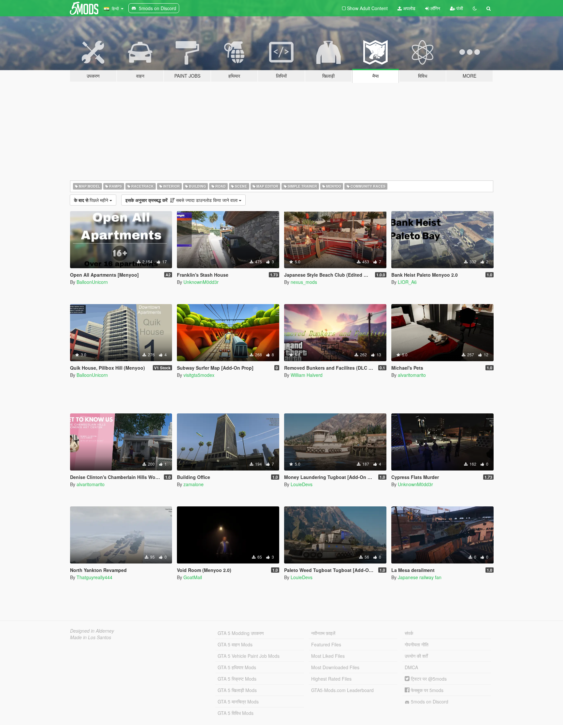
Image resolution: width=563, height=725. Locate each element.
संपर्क (409, 633)
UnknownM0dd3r (201, 282)
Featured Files (326, 644)
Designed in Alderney (92, 630)
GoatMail (192, 577)
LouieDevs (301, 484)
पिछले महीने (91, 200)
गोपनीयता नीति (416, 644)
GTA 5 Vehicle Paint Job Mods (249, 656)
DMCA (411, 667)
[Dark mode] (475, 8)
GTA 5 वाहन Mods (235, 644)
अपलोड (408, 8)
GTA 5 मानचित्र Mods (238, 701)
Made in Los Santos (90, 637)
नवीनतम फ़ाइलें (323, 633)
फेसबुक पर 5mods (426, 690)
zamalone (193, 484)
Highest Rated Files (331, 678)
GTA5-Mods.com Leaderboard (342, 690)
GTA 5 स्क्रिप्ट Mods (237, 678)
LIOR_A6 (407, 282)
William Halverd (307, 375)
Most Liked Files (328, 656)
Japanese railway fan (419, 577)
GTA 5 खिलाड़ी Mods (237, 690)
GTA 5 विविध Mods (235, 713)
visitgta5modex (198, 375)
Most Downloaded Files (335, 667)
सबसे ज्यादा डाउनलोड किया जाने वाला (182, 200)
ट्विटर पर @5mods (428, 678)
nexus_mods (304, 282)
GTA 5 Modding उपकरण (241, 633)
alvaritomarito (412, 375)
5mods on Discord (429, 701)
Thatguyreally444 (94, 577)
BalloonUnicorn (92, 282)
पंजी (459, 8)
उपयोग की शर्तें (416, 656)
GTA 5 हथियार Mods (237, 667)
